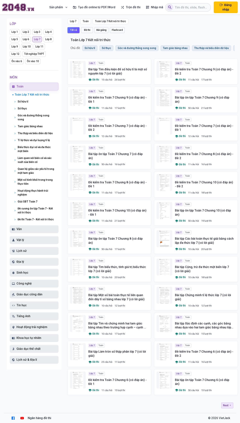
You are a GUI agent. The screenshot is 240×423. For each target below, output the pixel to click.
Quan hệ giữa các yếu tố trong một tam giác (36, 170)
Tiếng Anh (23, 316)
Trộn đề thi (133, 7)
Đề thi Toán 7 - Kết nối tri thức (36, 219)
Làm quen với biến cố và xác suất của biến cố (35, 160)
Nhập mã (157, 7)
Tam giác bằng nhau (30, 126)
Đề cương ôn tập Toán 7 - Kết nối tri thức (35, 210)
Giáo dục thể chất (28, 349)
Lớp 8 (48, 39)
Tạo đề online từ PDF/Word (96, 7)
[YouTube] (22, 418)
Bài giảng (101, 30)
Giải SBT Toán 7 (27, 201)
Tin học (21, 305)
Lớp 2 (26, 31)
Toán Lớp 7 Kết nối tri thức (32, 94)
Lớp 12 (15, 53)
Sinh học (22, 272)
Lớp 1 (14, 31)
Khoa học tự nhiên (28, 338)
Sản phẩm (56, 7)
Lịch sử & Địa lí (26, 359)
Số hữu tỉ (23, 101)
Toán (19, 86)
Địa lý (20, 261)
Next (226, 405)
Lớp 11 (39, 46)
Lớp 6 (26, 39)
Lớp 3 (37, 31)
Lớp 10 (27, 46)
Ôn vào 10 (33, 61)
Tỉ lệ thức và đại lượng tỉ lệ (34, 140)
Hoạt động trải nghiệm (31, 327)
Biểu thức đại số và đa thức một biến (34, 149)
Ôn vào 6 (16, 61)
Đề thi (87, 30)
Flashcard (117, 30)
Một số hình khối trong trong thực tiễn (35, 181)
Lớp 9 (14, 46)
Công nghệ (24, 283)
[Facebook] (13, 418)
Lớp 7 (37, 39)
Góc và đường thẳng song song (33, 117)
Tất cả (73, 30)
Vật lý (20, 240)
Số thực (22, 108)
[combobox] (191, 7)
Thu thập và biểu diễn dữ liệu (35, 133)
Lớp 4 (48, 31)
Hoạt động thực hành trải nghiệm (33, 192)
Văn (19, 229)
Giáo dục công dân (29, 294)
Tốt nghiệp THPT (34, 53)
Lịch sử (21, 251)
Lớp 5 (14, 39)
